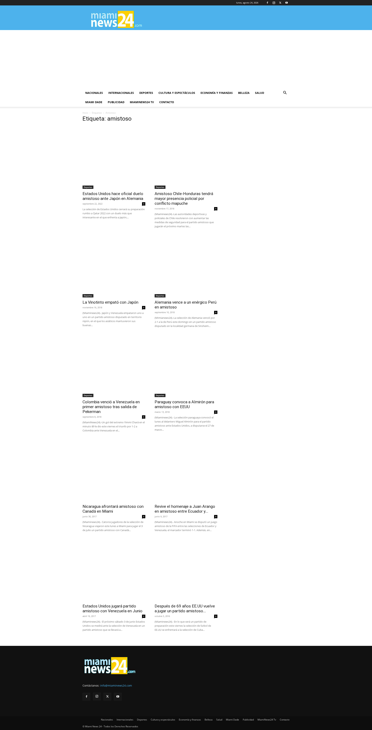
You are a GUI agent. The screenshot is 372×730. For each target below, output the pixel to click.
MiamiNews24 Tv (142, 102)
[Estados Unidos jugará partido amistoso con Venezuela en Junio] (114, 569)
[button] (284, 93)
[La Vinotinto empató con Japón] (114, 266)
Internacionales (121, 93)
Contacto (166, 102)
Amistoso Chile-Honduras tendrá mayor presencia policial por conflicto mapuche (184, 198)
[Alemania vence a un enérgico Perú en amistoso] (186, 266)
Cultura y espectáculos (176, 93)
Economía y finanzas (217, 93)
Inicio (85, 112)
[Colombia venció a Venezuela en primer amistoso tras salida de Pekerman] (114, 365)
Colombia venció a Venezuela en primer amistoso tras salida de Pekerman (111, 407)
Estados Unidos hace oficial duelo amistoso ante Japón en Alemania (113, 196)
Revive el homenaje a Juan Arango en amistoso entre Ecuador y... (185, 509)
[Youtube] (286, 2)
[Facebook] (267, 2)
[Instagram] (274, 2)
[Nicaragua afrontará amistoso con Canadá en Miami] (114, 470)
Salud (259, 93)
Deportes (146, 93)
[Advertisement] (186, 59)
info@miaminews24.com (116, 685)
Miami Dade (93, 102)
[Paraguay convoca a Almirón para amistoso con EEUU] (186, 365)
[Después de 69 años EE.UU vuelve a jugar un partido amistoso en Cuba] (186, 569)
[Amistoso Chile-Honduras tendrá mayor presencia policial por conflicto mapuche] (186, 157)
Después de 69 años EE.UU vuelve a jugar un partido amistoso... (185, 608)
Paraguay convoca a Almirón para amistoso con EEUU (184, 404)
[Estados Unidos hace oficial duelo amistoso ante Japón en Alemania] (114, 157)
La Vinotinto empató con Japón (110, 302)
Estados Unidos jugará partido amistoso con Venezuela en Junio (112, 608)
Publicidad (116, 102)
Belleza (244, 93)
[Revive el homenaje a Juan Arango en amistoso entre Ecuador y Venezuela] (186, 470)
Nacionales (94, 93)
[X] (280, 2)
